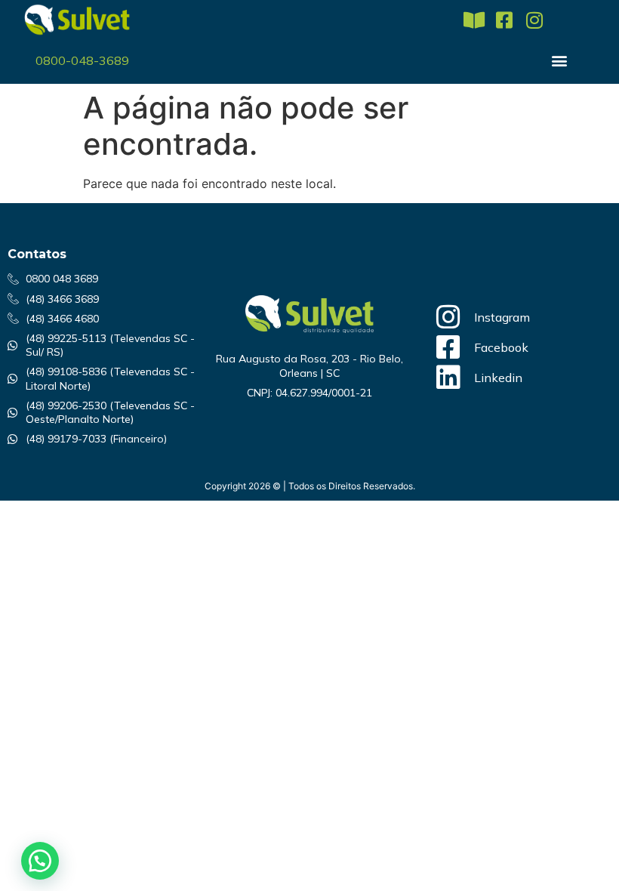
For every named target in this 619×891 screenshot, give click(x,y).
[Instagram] (534, 20)
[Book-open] (473, 20)
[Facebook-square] (503, 20)
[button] (559, 60)
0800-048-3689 (82, 60)
